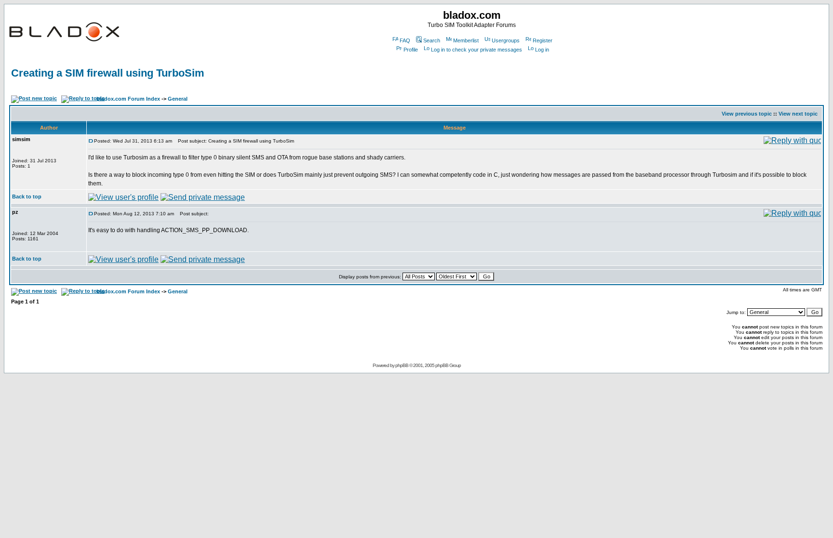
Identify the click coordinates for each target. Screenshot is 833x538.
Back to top (26, 196)
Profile (410, 49)
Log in (542, 49)
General (178, 99)
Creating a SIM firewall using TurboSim (107, 73)
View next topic (798, 114)
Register (542, 40)
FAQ (405, 40)
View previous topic (747, 114)
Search (431, 40)
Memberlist (466, 40)
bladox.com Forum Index (128, 99)
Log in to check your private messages (476, 49)
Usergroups (506, 40)
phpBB (401, 365)
